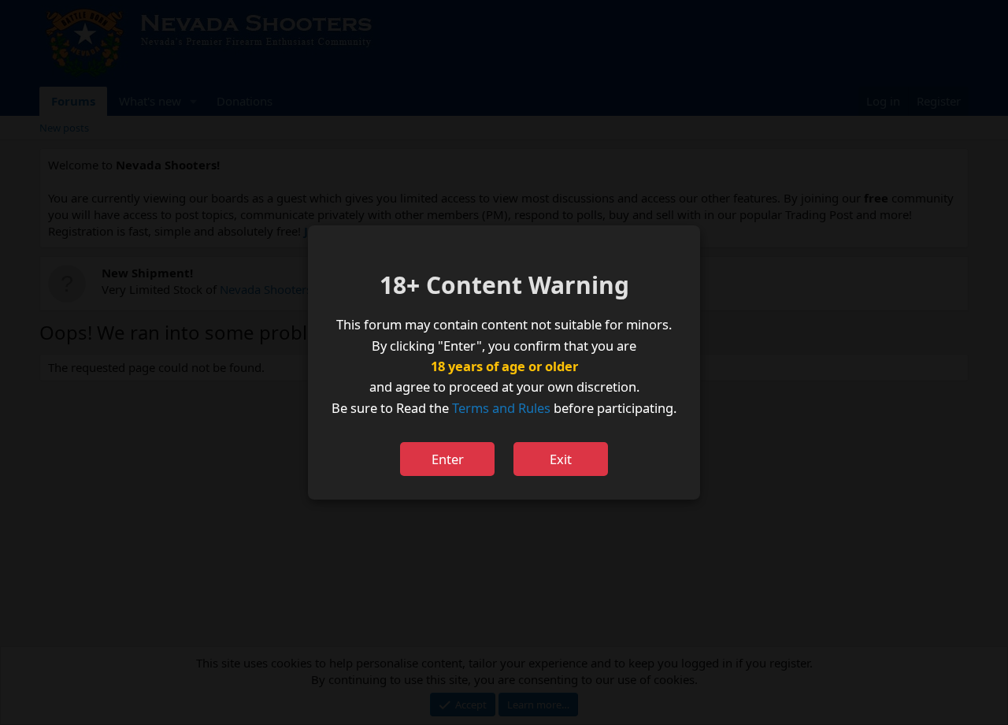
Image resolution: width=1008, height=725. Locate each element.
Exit (561, 459)
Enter (448, 459)
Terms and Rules (501, 408)
